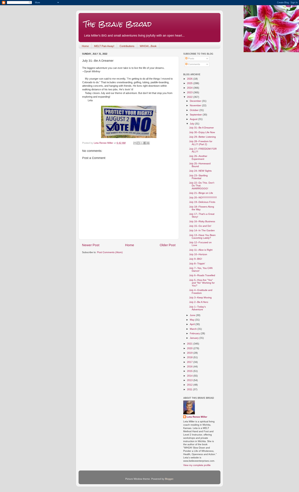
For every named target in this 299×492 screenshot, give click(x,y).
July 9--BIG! (195, 259)
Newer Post (90, 245)
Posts (190, 58)
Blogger (169, 479)
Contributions (127, 46)
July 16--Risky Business (202, 221)
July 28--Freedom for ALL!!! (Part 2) (200, 142)
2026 (190, 78)
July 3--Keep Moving (200, 297)
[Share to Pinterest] (148, 143)
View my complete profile (197, 465)
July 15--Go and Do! (200, 226)
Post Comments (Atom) (110, 252)
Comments (193, 64)
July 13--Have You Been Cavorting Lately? (202, 236)
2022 (190, 97)
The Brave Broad (118, 24)
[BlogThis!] (138, 143)
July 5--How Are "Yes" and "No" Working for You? (202, 283)
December (196, 101)
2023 (190, 92)
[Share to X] (141, 143)
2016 (190, 366)
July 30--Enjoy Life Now (202, 132)
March (193, 329)
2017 (190, 362)
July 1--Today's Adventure (197, 308)
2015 (190, 371)
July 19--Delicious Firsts (202, 202)
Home (85, 46)
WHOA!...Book (148, 46)
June (193, 315)
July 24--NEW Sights (200, 171)
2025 (190, 83)
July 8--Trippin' (197, 263)
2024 (190, 88)
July (192, 123)
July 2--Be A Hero (198, 302)
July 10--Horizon (198, 254)
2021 (190, 343)
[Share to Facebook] (145, 143)
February (195, 333)
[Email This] (135, 143)
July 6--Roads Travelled (202, 275)
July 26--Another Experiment (198, 157)
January (194, 338)
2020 (190, 348)
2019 (190, 353)
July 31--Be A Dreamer (201, 127)
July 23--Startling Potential (198, 177)
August (194, 119)
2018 (190, 357)
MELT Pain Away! (104, 46)
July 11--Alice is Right (200, 250)
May (192, 319)
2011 (190, 389)
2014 (190, 375)
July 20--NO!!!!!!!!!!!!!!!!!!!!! (203, 197)
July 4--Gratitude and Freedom (200, 291)
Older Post (167, 245)
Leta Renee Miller (197, 417)
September (196, 114)
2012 (190, 384)
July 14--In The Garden (202, 230)
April (192, 324)
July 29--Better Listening (202, 137)
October (194, 110)
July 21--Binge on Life (201, 193)
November (196, 105)
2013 (190, 380)
